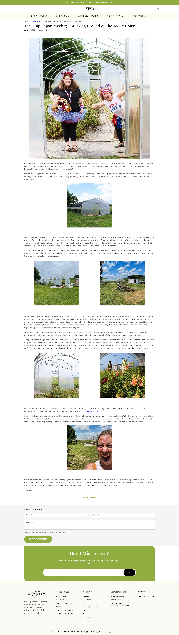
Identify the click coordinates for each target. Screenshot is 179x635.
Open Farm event (91, 411)
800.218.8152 (116, 600)
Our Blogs (87, 603)
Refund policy (96, 632)
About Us (86, 596)
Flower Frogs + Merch (64, 610)
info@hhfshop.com (118, 596)
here (65, 166)
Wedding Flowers (62, 607)
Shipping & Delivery (90, 607)
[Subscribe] (129, 572)
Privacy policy (109, 632)
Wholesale (87, 600)
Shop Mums (60, 600)
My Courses (87, 617)
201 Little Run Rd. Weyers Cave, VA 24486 (120, 604)
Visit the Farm (61, 603)
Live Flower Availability (65, 614)
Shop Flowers (61, 596)
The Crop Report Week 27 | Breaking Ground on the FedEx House (62, 21)
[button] (149, 9)
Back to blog (91, 497)
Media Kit (87, 614)
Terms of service (123, 632)
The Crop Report (35, 21)
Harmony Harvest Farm (64, 632)
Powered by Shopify (82, 632)
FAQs (85, 610)
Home (26, 21)
